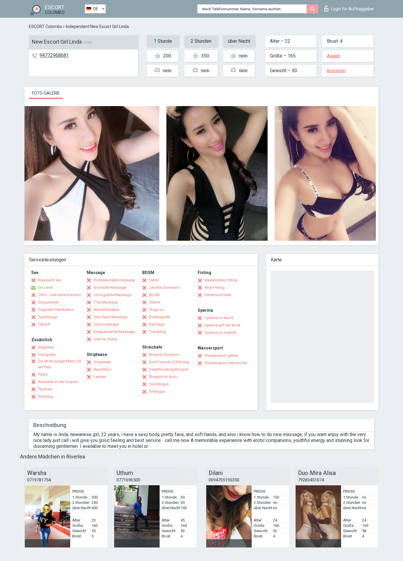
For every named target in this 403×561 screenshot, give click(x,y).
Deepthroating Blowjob (169, 369)
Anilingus (157, 391)
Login (352, 8)
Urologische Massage (112, 295)
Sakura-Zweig (105, 339)
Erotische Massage (110, 287)
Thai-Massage (106, 302)
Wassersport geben (221, 355)
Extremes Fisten (217, 295)
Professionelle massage (114, 280)
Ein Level (45, 287)
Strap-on (156, 309)
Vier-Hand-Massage (110, 317)
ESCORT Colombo (45, 26)
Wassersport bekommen (225, 363)
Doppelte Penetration (56, 309)
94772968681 (54, 55)
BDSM (154, 295)
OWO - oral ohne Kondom (59, 295)
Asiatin (333, 56)
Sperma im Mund (218, 318)
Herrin (154, 280)
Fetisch (44, 324)
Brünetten (336, 70)
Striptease (102, 362)
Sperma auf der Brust (222, 325)
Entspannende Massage (114, 331)
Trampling (157, 331)
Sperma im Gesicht (220, 332)
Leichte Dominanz (164, 287)
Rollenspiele (159, 317)
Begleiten (46, 347)
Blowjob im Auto (163, 376)
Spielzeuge (47, 317)
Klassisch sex (49, 280)
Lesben (100, 376)
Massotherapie (106, 309)
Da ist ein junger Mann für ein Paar (59, 364)
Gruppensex (48, 302)
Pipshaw (45, 389)
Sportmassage (106, 324)
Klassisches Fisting (220, 280)
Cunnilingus (159, 384)
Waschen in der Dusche (58, 382)
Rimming (45, 396)
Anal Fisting (214, 287)
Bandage (156, 324)
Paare (42, 374)
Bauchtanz (103, 369)
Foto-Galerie (46, 93)
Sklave (154, 302)
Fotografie (47, 354)
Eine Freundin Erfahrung (169, 362)
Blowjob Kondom (164, 354)
